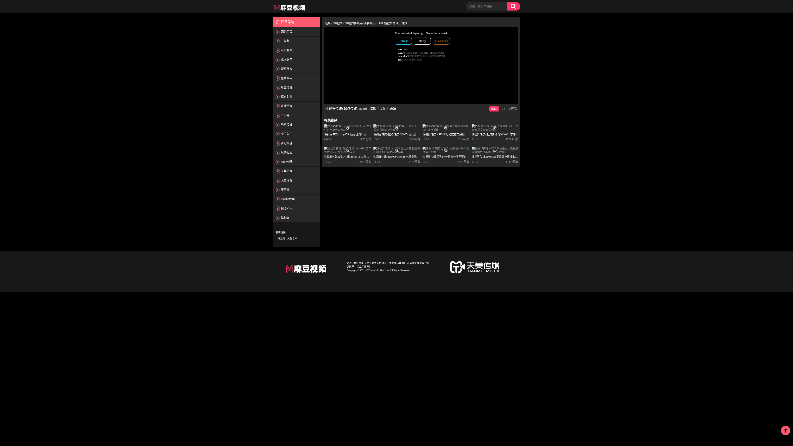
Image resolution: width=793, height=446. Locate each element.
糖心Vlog (286, 208)
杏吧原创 (286, 143)
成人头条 (286, 59)
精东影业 (286, 96)
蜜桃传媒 (286, 68)
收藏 (494, 108)
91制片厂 (286, 115)
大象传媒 (286, 180)
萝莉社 (285, 189)
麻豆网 (281, 238)
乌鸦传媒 (286, 124)
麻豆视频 (286, 50)
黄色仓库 (292, 238)
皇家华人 (286, 78)
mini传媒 (286, 161)
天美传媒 (286, 171)
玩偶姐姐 (286, 152)
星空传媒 (286, 87)
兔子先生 (286, 133)
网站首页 (286, 31)
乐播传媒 (286, 106)
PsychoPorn (288, 198)
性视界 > (339, 23)
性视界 (285, 217)
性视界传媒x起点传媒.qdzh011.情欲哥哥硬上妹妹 (376, 23)
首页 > (328, 23)
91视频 (285, 41)
